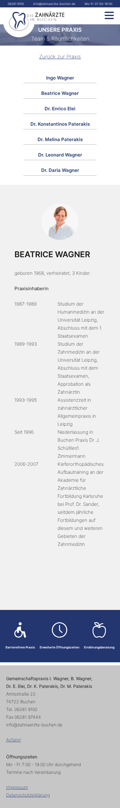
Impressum (17, 787)
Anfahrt (13, 739)
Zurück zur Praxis (60, 57)
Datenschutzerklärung (28, 795)
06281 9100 (16, 4)
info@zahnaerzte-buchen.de (54, 4)
